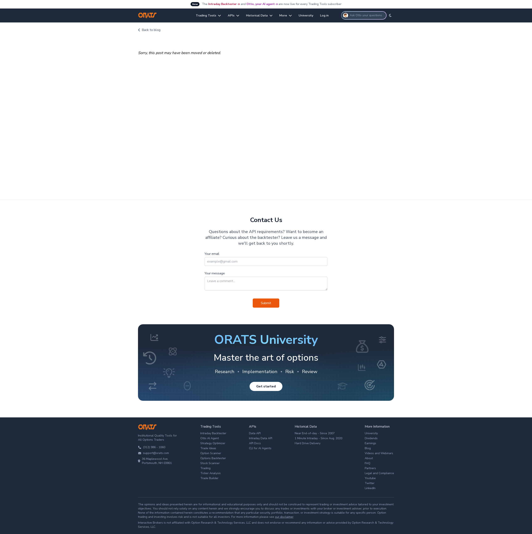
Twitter (369, 483)
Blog (368, 448)
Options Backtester (213, 458)
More (283, 15)
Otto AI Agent (209, 438)
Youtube (370, 478)
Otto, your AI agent (260, 4)
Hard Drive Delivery (307, 443)
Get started (266, 386)
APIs (231, 15)
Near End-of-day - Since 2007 (315, 433)
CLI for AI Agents (260, 448)
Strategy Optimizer (212, 443)
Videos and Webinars (379, 453)
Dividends (371, 438)
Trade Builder (209, 478)
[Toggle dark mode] (390, 15)
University (306, 15)
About (369, 458)
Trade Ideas (208, 448)
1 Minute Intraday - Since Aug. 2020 (318, 438)
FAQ (367, 463)
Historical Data (257, 15)
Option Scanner (210, 453)
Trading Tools (206, 15)
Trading (205, 468)
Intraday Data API (260, 438)
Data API (255, 433)
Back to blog (151, 30)
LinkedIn (370, 488)
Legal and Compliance (379, 473)
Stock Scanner (210, 463)
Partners (370, 468)
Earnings (370, 443)
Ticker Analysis (210, 473)
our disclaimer (284, 517)
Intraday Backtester (222, 4)
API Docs (255, 443)
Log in (324, 15)
